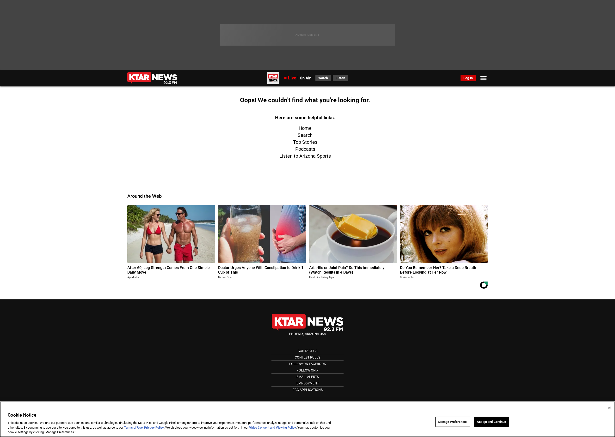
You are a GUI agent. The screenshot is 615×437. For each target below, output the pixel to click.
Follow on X (308, 370)
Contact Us (307, 351)
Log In (468, 78)
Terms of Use (133, 427)
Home (305, 128)
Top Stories (305, 142)
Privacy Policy (154, 427)
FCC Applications (308, 390)
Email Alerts (307, 377)
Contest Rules (307, 357)
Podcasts (305, 149)
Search (305, 135)
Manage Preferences (452, 422)
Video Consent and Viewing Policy (272, 427)
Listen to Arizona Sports (305, 156)
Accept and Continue (491, 422)
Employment (307, 383)
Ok (609, 407)
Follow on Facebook (307, 364)
